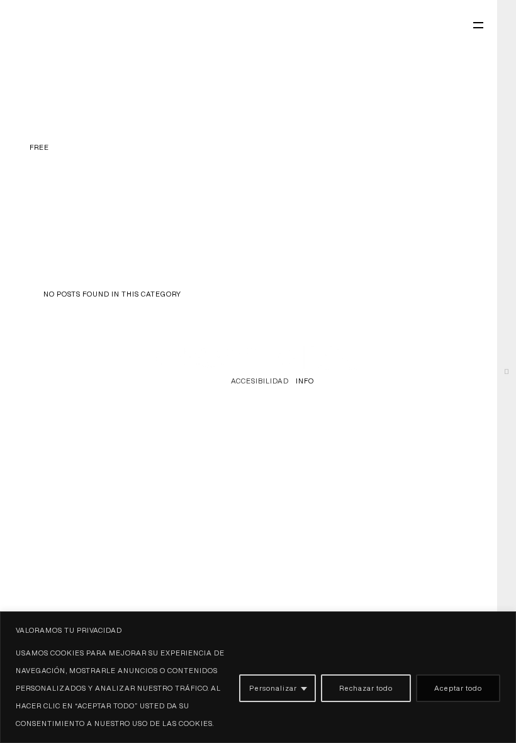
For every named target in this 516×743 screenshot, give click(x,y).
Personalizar (273, 687)
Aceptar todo (458, 687)
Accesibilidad (260, 380)
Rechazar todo (366, 687)
